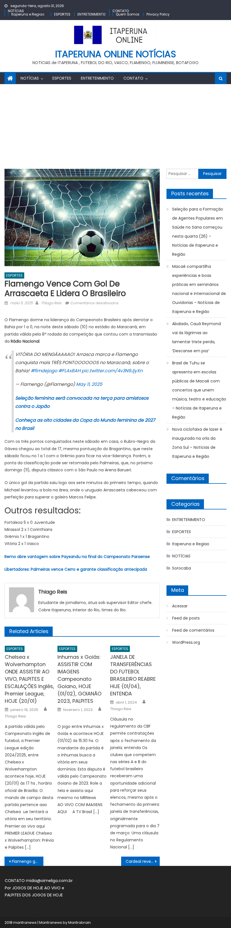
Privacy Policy (158, 14)
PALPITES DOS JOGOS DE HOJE (34, 895)
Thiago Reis (51, 303)
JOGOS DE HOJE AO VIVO (37, 888)
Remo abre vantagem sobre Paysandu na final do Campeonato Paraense (77, 556)
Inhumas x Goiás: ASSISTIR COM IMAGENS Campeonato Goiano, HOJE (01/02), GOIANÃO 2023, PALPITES (79, 678)
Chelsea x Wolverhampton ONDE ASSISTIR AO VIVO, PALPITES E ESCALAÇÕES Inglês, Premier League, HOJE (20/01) (29, 678)
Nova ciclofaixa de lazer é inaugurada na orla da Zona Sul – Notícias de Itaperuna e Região (197, 442)
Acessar (180, 606)
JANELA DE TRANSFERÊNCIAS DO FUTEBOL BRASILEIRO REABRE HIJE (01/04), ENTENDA (133, 675)
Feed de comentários (193, 630)
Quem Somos (127, 14)
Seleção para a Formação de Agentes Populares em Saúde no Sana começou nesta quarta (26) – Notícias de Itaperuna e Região (197, 231)
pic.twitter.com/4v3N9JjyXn (112, 370)
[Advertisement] (115, 126)
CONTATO (120, 10)
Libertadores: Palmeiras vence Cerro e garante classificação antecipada (76, 569)
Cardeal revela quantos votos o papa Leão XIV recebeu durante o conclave (143, 861)
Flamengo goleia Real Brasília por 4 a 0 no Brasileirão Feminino (27, 861)
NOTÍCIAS (16, 10)
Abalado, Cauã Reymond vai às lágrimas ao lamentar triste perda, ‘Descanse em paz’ (196, 337)
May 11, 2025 (89, 384)
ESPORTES (62, 14)
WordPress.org (186, 642)
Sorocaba (181, 568)
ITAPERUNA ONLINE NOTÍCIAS (115, 54)
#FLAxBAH (69, 370)
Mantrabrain (79, 922)
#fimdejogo (44, 370)
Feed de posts (186, 618)
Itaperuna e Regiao (27, 14)
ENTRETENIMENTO (91, 14)
